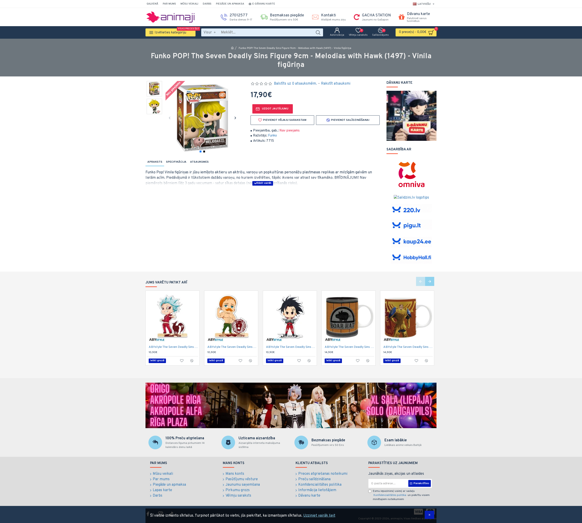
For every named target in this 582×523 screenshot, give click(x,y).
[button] (169, 118)
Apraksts (154, 162)
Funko (272, 136)
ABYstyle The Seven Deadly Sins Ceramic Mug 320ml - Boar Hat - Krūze (349, 347)
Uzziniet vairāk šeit (319, 515)
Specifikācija (176, 162)
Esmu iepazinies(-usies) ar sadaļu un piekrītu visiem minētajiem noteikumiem (401, 495)
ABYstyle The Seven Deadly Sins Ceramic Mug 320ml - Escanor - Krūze (408, 347)
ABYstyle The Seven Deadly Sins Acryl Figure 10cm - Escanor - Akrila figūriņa (232, 347)
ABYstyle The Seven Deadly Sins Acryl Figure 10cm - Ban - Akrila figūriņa (173, 347)
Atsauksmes (199, 162)
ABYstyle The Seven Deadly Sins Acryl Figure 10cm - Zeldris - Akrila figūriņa (291, 347)
